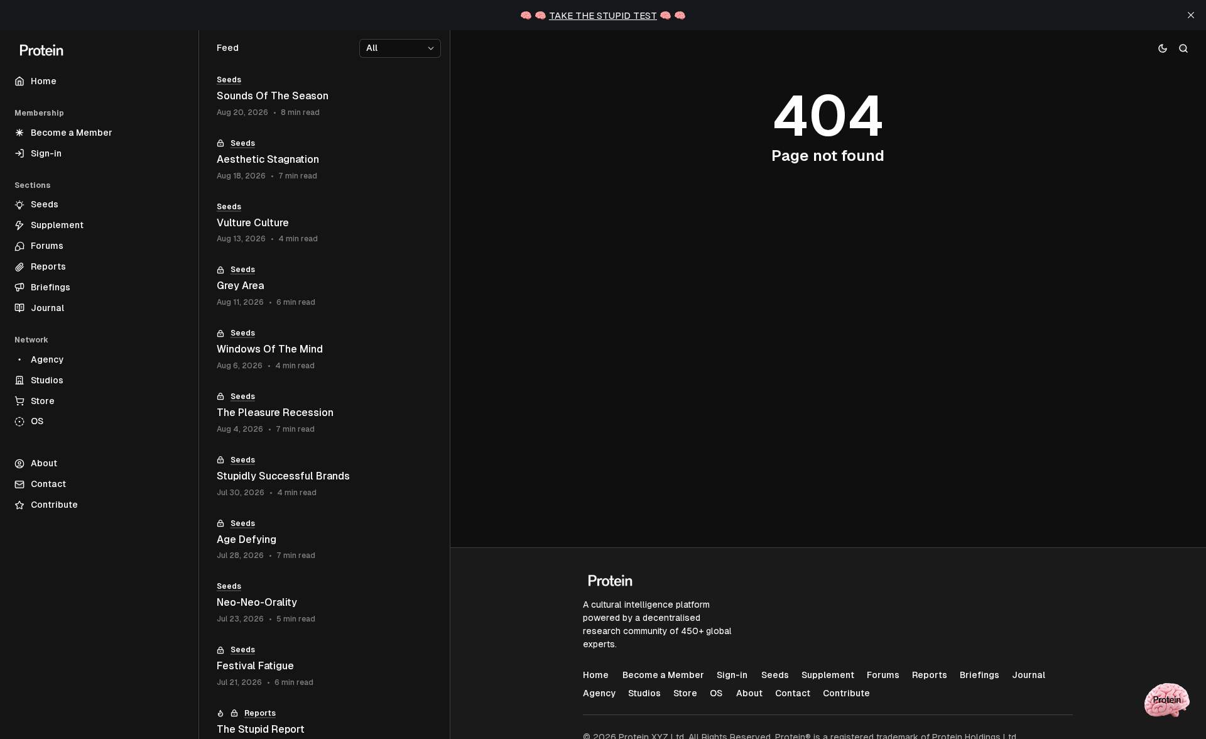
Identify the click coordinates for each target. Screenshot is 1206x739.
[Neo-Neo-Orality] (324, 603)
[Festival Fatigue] (324, 666)
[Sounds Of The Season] (324, 96)
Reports (260, 713)
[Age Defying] (324, 540)
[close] (1191, 15)
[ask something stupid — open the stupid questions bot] (1167, 700)
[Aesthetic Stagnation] (324, 160)
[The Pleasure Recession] (324, 413)
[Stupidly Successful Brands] (324, 476)
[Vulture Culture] (324, 223)
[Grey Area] (324, 286)
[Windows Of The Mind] (324, 349)
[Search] (1183, 48)
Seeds (229, 79)
